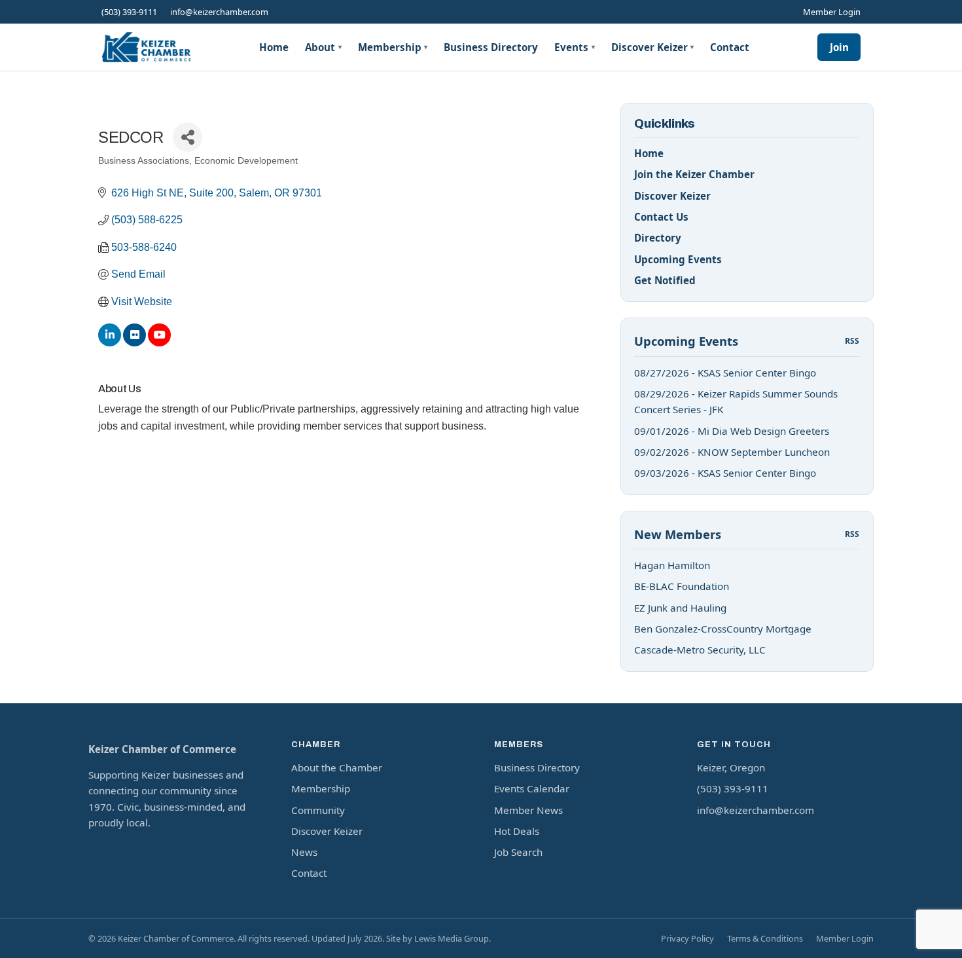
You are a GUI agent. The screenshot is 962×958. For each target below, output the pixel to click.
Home (274, 47)
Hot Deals (516, 831)
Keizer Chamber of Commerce (162, 749)
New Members (677, 534)
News (304, 851)
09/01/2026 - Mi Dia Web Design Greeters (731, 430)
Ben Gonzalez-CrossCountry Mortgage (722, 628)
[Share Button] (187, 137)
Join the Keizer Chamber (694, 174)
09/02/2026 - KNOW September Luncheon (732, 451)
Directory (657, 237)
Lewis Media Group (451, 938)
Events (574, 47)
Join (839, 47)
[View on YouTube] (159, 342)
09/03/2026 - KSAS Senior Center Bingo (725, 472)
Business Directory (491, 47)
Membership (393, 47)
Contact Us (661, 216)
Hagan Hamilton (672, 565)
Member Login (832, 12)
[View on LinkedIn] (109, 342)
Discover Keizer (652, 47)
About (323, 47)
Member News (528, 810)
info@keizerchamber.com (219, 12)
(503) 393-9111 (129, 12)
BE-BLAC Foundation (681, 586)
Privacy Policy (687, 938)
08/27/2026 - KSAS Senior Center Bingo (725, 372)
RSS (852, 340)
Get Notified (665, 280)
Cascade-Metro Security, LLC (700, 649)
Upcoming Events (678, 259)
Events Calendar (531, 788)
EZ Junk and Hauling (680, 607)
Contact (729, 47)
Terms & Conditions (765, 938)
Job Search (518, 851)
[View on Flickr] (134, 342)
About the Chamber (336, 767)
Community (318, 810)
